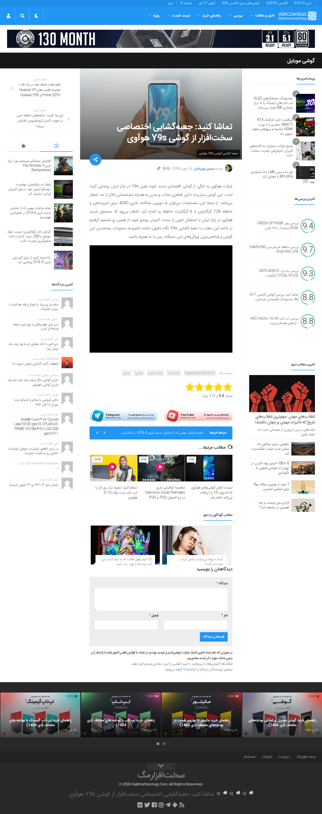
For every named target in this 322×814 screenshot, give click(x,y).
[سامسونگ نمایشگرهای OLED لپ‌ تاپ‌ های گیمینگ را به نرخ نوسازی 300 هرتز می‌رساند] (305, 103)
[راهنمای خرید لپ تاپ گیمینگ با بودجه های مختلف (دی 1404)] (40, 715)
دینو (170, 3)
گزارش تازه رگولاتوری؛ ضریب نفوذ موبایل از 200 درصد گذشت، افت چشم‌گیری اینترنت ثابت (29, 236)
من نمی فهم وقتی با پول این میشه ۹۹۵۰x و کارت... (35, 327)
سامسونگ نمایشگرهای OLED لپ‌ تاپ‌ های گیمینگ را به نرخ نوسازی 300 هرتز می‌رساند (273, 103)
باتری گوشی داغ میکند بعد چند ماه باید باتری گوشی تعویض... (32, 382)
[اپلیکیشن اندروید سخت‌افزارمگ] (174, 805)
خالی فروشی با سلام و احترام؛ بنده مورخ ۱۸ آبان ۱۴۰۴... (36, 402)
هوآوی (139, 373)
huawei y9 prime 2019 (199, 373)
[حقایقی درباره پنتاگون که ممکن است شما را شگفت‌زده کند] (303, 448)
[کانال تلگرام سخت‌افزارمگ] (167, 805)
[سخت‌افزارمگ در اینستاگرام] (161, 805)
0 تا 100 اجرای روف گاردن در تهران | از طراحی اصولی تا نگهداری (270, 468)
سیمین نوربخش (204, 169)
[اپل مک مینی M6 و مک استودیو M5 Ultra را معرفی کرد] (305, 174)
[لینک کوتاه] (158, 169)
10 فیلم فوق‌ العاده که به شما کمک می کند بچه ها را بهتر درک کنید (127, 562)
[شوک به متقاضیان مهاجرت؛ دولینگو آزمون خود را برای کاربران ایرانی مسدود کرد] (63, 189)
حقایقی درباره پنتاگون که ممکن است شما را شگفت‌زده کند (270, 449)
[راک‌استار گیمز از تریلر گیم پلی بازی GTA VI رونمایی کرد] (63, 260)
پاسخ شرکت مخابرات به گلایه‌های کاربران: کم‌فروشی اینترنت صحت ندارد (271, 150)
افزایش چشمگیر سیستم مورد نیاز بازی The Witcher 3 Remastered (29, 165)
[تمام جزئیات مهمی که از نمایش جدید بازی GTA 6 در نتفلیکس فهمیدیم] (63, 213)
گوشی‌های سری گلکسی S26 (241, 3)
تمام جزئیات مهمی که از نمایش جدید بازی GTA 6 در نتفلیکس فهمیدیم (162, 434)
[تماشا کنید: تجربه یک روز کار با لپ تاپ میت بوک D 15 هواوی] (113, 468)
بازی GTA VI (302, 3)
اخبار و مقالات (264, 16)
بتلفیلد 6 (186, 3)
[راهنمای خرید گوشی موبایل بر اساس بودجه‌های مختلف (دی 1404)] (282, 715)
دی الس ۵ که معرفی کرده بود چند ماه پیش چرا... (33, 346)
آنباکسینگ (174, 373)
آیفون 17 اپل (206, 3)
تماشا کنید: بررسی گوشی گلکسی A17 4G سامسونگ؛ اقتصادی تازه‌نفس (274, 297)
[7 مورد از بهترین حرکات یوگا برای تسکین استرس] (303, 486)
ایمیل (153, 615)
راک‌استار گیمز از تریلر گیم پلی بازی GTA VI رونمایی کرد (31, 260)
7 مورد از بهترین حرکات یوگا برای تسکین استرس (271, 487)
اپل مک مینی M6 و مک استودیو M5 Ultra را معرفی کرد (272, 174)
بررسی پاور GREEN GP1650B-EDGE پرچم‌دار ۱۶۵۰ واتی (277, 226)
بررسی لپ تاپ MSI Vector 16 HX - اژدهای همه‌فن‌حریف (274, 321)
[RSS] (182, 805)
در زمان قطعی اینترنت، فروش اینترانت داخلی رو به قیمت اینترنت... (33, 451)
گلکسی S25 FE (276, 3)
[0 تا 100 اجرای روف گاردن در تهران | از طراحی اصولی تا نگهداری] (303, 467)
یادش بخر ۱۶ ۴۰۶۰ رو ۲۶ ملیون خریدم (33, 485)
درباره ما (284, 757)
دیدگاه (222, 583)
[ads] (161, 39)
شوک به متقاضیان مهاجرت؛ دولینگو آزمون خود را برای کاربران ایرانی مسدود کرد (29, 189)
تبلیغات (267, 757)
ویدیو (127, 373)
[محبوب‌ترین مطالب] (23, 147)
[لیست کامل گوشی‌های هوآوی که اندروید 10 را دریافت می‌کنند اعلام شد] (208, 468)
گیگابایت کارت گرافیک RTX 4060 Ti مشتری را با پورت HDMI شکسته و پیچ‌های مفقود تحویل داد (272, 127)
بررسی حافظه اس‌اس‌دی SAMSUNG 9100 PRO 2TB (273, 250)
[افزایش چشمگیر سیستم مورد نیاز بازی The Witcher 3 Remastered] (63, 165)
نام (224, 615)
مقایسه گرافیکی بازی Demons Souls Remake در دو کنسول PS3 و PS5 (165, 493)
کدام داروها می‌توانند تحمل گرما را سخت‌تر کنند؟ (201, 562)
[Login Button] (8, 16)
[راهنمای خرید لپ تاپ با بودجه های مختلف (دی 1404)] (121, 715)
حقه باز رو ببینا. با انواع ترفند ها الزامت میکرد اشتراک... (33, 307)
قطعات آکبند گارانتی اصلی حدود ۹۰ (35, 364)
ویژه (156, 16)
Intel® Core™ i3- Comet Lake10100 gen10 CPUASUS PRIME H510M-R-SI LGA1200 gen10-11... (36, 427)
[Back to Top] (161, 766)
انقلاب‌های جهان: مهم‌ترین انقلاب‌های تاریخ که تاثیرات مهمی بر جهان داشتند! (285, 419)
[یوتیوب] (198, 416)
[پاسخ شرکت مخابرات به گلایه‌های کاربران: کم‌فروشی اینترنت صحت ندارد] (305, 151)
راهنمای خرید (211, 16)
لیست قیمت (181, 16)
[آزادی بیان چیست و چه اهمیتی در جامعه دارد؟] (303, 505)
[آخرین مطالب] (56, 147)
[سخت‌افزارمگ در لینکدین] (139, 805)
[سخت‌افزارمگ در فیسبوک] (154, 805)
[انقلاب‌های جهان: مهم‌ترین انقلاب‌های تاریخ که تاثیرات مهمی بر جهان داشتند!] (282, 393)
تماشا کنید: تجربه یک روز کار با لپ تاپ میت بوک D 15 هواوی (116, 493)
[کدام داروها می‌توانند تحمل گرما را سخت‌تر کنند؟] (196, 545)
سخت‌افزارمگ (305, 757)
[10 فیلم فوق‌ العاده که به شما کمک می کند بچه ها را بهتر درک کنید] (125, 545)
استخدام (249, 757)
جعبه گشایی (155, 373)
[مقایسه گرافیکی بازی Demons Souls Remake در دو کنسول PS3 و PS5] (161, 468)
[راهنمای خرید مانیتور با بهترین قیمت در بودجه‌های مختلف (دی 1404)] (201, 715)
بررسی (238, 16)
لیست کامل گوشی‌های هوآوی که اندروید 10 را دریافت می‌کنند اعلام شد (211, 493)
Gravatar (189, 669)
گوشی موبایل (301, 61)
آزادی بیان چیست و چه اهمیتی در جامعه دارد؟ (274, 505)
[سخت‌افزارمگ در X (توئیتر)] (147, 805)
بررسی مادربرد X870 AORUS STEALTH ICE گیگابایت (278, 273)
